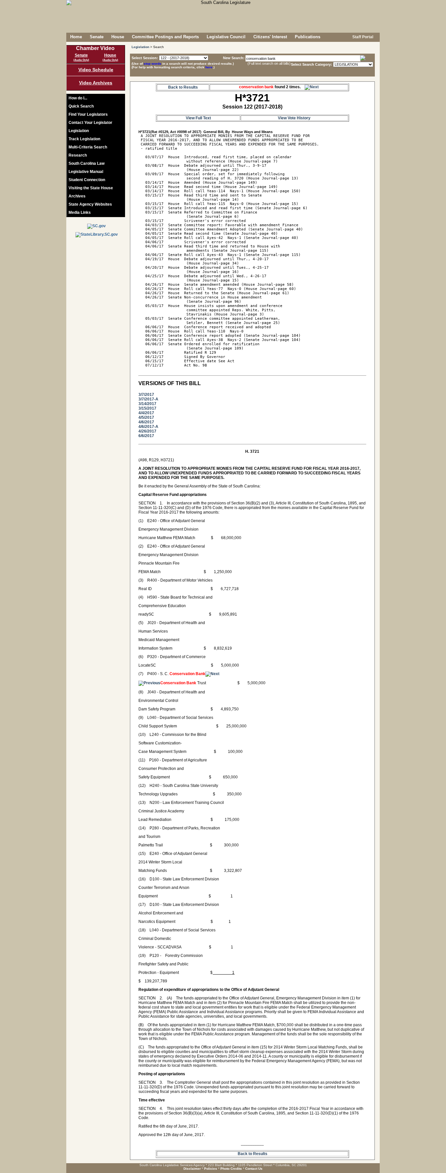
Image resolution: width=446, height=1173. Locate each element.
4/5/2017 (146, 417)
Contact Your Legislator (90, 122)
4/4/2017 (146, 413)
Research (78, 155)
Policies (210, 1168)
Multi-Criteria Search (88, 147)
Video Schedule (95, 69)
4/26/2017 (147, 431)
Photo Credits (231, 1168)
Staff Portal (362, 37)
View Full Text (198, 118)
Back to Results (183, 87)
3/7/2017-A (148, 399)
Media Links (80, 212)
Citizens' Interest (270, 36)
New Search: (234, 58)
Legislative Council (226, 36)
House (117, 36)
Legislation (79, 130)
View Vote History (294, 118)
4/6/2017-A (148, 426)
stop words (152, 63)
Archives (77, 196)
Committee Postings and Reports (165, 36)
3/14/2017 (147, 403)
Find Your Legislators (88, 114)
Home (76, 36)
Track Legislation (84, 139)
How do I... (78, 98)
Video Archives (95, 82)
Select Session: (145, 58)
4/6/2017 (146, 422)
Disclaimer (192, 1168)
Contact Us (254, 1168)
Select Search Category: (311, 64)
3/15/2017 (147, 408)
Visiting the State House (91, 188)
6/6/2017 (146, 436)
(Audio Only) (81, 60)
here (209, 67)
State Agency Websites (90, 204)
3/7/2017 (146, 394)
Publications (307, 36)
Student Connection (87, 180)
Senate (97, 36)
